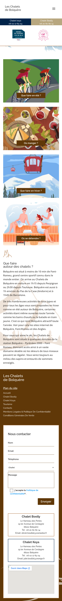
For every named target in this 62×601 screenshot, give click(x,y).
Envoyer (46, 501)
